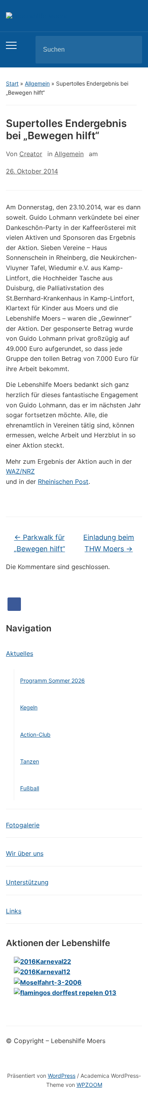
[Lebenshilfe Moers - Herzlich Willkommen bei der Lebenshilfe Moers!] (36, 15)
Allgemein (37, 83)
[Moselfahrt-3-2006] (48, 982)
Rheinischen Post (63, 481)
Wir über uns (24, 853)
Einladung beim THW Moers (108, 543)
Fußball (29, 788)
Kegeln (28, 707)
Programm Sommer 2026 (52, 680)
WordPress (61, 1075)
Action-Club (35, 734)
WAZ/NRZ (20, 471)
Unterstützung (27, 882)
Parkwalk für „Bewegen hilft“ (39, 543)
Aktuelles (19, 653)
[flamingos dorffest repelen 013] (65, 992)
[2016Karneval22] (42, 961)
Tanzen (29, 761)
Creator (30, 154)
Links (13, 911)
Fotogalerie (22, 825)
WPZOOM (89, 1084)
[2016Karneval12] (42, 972)
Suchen (129, 49)
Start (12, 83)
